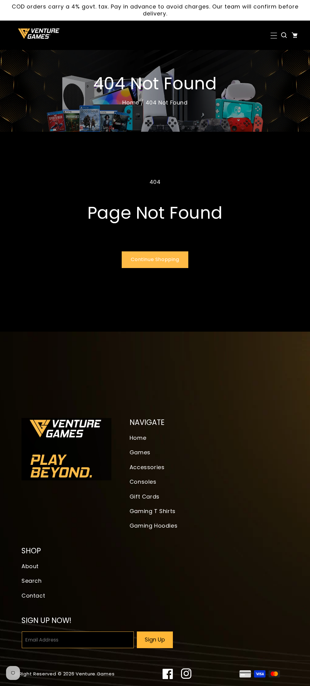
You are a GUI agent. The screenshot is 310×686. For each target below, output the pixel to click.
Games (140, 452)
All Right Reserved (34, 674)
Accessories (147, 467)
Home (130, 102)
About (30, 566)
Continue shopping (155, 259)
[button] (273, 35)
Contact (33, 595)
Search (31, 581)
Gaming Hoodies (153, 525)
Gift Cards (145, 496)
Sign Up (155, 639)
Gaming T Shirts (153, 511)
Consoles (143, 482)
